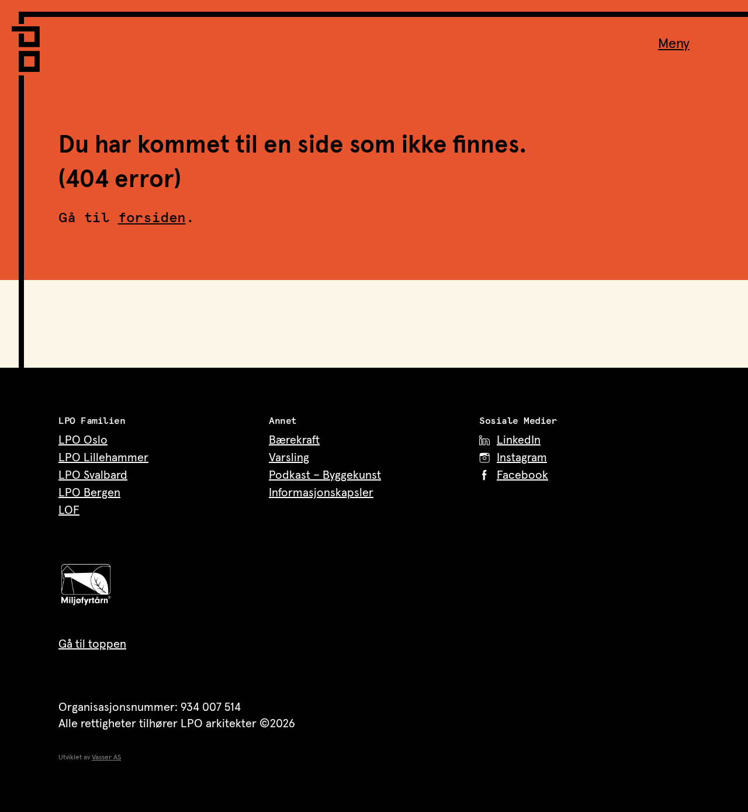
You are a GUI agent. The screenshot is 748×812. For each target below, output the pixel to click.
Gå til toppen (92, 644)
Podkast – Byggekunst (325, 475)
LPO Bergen (89, 493)
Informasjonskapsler (321, 493)
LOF (68, 510)
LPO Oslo (83, 440)
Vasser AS (106, 757)
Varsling (289, 458)
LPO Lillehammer (103, 458)
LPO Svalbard (92, 475)
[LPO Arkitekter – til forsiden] (29, 42)
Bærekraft (294, 440)
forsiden (152, 218)
